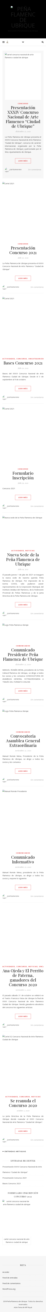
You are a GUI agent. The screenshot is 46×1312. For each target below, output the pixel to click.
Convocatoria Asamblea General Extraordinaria (23, 740)
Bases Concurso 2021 (23, 362)
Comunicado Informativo (23, 859)
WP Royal (28, 1307)
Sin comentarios (34, 169)
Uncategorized (36, 359)
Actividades (8, 359)
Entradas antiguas (15, 1151)
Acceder (5, 1272)
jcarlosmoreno (16, 169)
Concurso (23, 104)
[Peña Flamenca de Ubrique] (23, 17)
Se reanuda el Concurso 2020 (23, 1103)
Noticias (30, 551)
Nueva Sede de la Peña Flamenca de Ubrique (23, 559)
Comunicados (23, 646)
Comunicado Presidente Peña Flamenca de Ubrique (23, 654)
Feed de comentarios (11, 1283)
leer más (23, 161)
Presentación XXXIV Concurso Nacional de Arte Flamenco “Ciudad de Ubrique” (23, 117)
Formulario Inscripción (23, 475)
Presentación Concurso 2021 (23, 250)
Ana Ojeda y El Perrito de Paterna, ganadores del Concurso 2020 (23, 977)
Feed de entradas (10, 1277)
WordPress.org (8, 1289)
